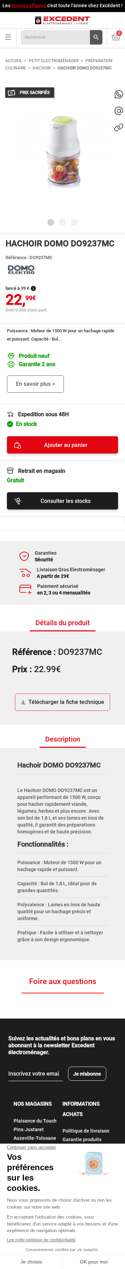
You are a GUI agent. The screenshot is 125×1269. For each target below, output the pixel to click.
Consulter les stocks (66, 501)
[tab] (62, 623)
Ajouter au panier (66, 445)
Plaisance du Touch (35, 1121)
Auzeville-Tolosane (35, 1138)
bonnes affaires (28, 5)
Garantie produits (81, 1139)
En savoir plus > (35, 384)
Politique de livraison (85, 1131)
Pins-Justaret (29, 1129)
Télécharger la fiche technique (66, 702)
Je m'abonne (87, 1074)
